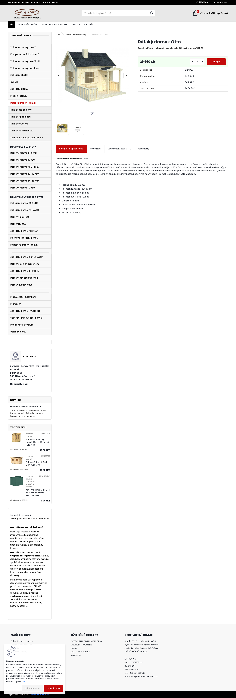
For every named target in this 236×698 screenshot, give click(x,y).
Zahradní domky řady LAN (24, 230)
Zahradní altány (19, 88)
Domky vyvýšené (19, 123)
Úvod (58, 34)
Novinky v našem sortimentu (25, 406)
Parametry (143, 148)
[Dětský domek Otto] (92, 75)
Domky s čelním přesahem (24, 263)
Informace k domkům (21, 324)
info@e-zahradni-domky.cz (144, 676)
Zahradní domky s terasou (24, 270)
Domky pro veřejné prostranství (27, 137)
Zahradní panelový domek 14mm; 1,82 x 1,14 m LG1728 (37, 442)
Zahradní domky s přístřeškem (26, 257)
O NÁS (44, 24)
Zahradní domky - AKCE (23, 47)
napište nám (21, 384)
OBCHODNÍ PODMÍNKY (28, 24)
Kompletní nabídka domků (24, 54)
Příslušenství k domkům (23, 296)
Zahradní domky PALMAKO (24, 210)
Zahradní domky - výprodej (25, 310)
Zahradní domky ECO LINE (24, 203)
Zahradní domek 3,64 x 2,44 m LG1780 (37, 463)
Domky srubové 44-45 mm (24, 180)
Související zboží (118, 148)
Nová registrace (220, 2)
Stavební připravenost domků (26, 317)
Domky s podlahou (21, 116)
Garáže (14, 82)
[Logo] (26, 13)
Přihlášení (203, 2)
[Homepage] (11, 25)
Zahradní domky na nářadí (25, 61)
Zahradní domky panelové (24, 68)
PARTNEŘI (88, 24)
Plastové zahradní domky (24, 244)
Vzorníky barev (18, 331)
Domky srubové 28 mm (22, 159)
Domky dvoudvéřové (21, 284)
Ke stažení (95, 148)
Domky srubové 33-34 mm (24, 166)
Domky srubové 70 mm (22, 187)
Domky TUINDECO (19, 217)
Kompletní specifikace (71, 148)
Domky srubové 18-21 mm (23, 153)
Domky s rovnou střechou (24, 277)
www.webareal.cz (40, 694)
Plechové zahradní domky (24, 237)
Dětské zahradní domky (23, 102)
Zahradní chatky (19, 75)
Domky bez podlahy (21, 109)
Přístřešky (15, 303)
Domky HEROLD (18, 223)
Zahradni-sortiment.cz (22, 641)
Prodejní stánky (18, 95)
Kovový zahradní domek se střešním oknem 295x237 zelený (38, 493)
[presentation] (58, 75)
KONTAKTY (76, 24)
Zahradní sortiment (20, 515)
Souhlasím (53, 688)
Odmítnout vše (32, 688)
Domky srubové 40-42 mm (24, 173)
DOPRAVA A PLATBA (59, 24)
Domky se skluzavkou (22, 130)
